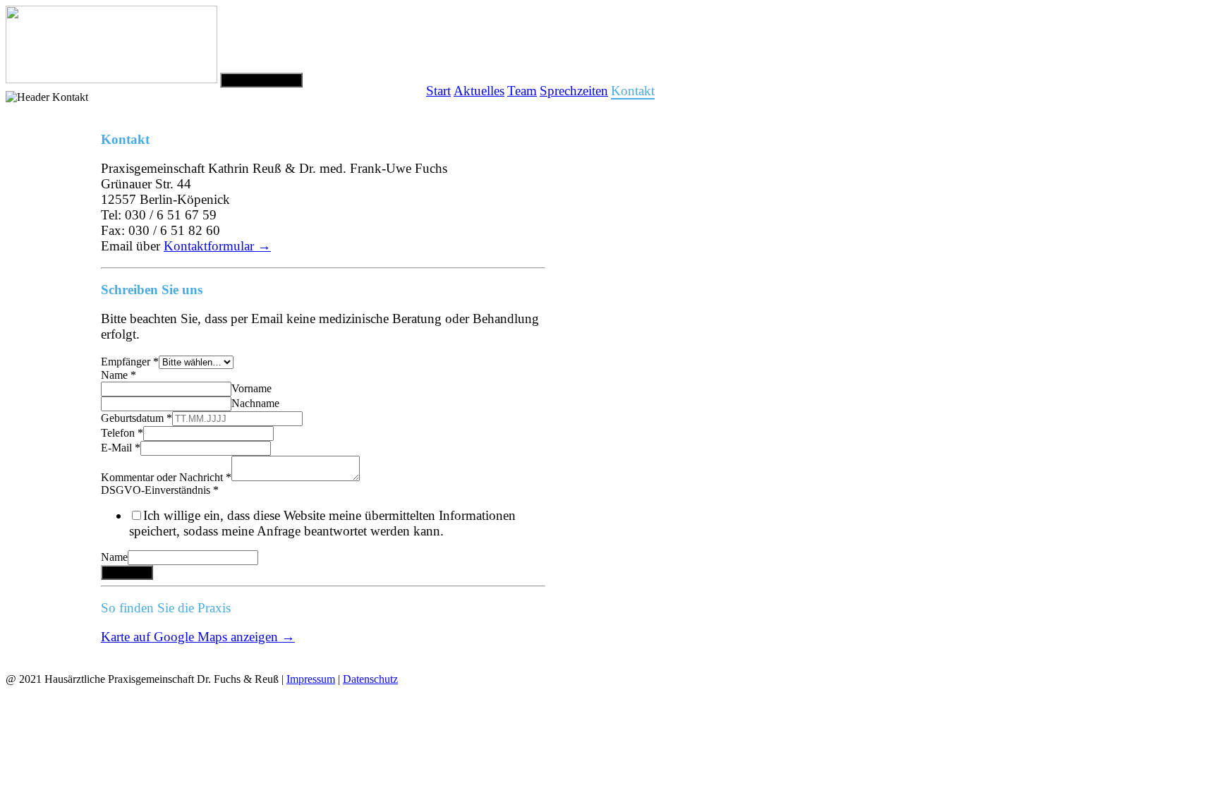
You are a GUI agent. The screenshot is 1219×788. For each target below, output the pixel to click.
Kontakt (633, 94)
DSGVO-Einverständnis (160, 490)
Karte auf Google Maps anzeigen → (198, 636)
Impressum (310, 679)
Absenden (127, 572)
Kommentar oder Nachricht (166, 477)
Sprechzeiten (574, 90)
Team (522, 90)
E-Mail (120, 448)
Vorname (251, 388)
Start (438, 90)
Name (118, 375)
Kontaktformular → (217, 245)
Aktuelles (479, 90)
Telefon (122, 433)
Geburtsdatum (136, 418)
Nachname (255, 403)
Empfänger (130, 362)
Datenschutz (370, 679)
